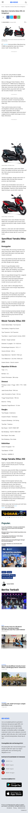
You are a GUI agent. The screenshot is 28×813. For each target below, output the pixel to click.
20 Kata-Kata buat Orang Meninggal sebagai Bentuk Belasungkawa (13, 540)
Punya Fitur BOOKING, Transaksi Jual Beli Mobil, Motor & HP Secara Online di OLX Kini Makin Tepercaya (13, 528)
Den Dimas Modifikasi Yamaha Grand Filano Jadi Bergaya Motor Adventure (13, 666)
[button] (6, 517)
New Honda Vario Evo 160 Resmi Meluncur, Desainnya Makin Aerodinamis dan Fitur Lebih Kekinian (13, 628)
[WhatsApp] (18, 17)
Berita (3, 625)
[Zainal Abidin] (4, 584)
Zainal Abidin (6, 22)
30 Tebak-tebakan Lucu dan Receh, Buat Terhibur (12, 544)
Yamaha (5, 44)
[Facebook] (8, 17)
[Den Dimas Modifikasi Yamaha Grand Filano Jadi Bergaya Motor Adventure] (14, 649)
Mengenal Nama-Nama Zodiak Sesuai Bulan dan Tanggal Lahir (14, 533)
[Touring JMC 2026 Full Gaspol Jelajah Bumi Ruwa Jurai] (14, 686)
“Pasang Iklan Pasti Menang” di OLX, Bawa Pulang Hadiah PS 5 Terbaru (12, 536)
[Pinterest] (15, 17)
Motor (3, 6)
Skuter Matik (5, 575)
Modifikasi (4, 664)
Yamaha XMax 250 (7, 577)
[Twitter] (11, 17)
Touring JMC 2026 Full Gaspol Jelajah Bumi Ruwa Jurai (13, 704)
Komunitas (4, 702)
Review (9, 572)
